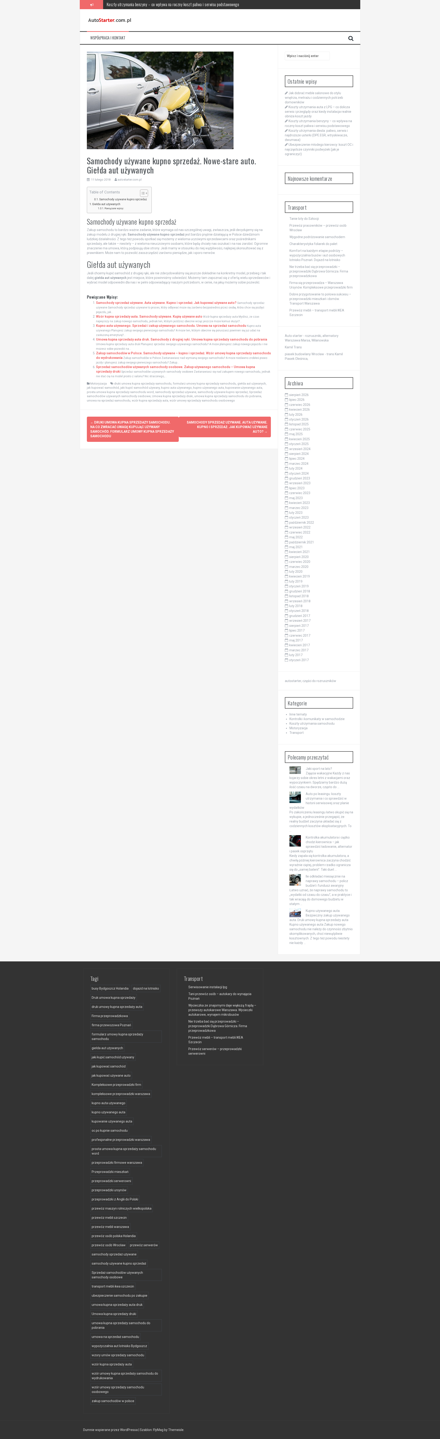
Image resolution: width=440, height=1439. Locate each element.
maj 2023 (296, 498)
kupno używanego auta (208, 387)
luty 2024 (295, 468)
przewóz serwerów (144, 1245)
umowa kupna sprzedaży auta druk (117, 1305)
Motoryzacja (98, 383)
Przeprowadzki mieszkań (110, 1172)
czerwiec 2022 (299, 532)
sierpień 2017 (299, 625)
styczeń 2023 (299, 517)
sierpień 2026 (299, 395)
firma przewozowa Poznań (111, 1025)
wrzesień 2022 (300, 527)
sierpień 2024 (299, 454)
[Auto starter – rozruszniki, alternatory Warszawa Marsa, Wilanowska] (110, 20)
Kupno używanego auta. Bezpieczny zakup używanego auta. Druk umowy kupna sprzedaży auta (319, 915)
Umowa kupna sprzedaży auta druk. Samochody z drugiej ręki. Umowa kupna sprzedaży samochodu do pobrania (181, 339)
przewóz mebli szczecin (109, 1217)
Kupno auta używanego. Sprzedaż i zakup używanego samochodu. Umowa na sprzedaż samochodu (171, 325)
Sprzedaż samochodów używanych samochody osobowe (117, 1275)
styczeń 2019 (299, 586)
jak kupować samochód (103, 387)
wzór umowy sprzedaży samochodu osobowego (202, 400)
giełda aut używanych (251, 383)
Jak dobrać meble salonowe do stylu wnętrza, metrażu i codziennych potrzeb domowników (314, 97)
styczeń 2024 (299, 473)
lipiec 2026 (297, 400)
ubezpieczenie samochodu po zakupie (119, 1295)
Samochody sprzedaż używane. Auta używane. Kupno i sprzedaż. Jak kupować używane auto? (166, 303)
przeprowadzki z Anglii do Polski (115, 1199)
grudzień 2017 (299, 616)
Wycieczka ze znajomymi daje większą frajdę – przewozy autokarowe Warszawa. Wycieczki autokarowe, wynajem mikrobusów (222, 1010)
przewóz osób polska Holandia (114, 1236)
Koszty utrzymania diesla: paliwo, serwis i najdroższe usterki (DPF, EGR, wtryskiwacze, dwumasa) (179, 4)
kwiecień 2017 (299, 645)
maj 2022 (296, 537)
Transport (296, 733)
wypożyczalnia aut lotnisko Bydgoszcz (119, 1346)
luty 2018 (295, 606)
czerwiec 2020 (299, 562)
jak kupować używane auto (111, 1075)
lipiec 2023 (297, 488)
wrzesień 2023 (300, 483)
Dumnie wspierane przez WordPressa (110, 1430)
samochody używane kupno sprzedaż (223, 392)
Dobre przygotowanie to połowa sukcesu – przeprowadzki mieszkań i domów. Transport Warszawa (320, 298)
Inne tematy (298, 714)
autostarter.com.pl (130, 179)
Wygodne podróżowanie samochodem (317, 237)
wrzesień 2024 (300, 449)
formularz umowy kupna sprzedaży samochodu (204, 383)
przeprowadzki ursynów (109, 1190)
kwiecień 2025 (299, 439)
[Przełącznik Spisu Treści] (142, 193)
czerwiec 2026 (299, 405)
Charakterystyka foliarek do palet (313, 244)
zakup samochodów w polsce (113, 1401)
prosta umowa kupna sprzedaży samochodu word (120, 392)
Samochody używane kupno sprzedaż (123, 199)
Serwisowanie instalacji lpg (207, 987)
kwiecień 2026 (299, 409)
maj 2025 (296, 434)
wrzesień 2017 (300, 620)
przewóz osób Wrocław (109, 1245)
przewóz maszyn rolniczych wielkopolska (121, 1208)
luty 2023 (295, 513)
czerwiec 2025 (299, 429)
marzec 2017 (298, 650)
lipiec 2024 (297, 458)
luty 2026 (295, 414)
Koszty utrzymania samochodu (312, 723)
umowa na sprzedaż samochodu (108, 400)
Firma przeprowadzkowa (110, 1016)
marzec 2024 (298, 463)
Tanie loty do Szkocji (304, 218)
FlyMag (158, 1430)
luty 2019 (295, 581)
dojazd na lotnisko (146, 988)
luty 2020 (295, 571)
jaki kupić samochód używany (140, 387)
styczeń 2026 (299, 419)
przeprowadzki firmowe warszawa (117, 1162)
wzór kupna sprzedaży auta (150, 400)
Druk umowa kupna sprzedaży (113, 997)
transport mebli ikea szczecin (113, 1286)
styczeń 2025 (299, 444)
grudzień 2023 (299, 478)
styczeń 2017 (299, 660)
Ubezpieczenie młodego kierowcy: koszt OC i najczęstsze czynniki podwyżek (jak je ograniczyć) (319, 149)
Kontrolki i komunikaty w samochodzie (317, 719)
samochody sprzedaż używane (175, 392)
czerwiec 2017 (299, 635)
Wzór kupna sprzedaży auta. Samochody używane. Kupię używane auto (149, 316)
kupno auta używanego (176, 387)
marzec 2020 (298, 567)
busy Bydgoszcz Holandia (110, 988)
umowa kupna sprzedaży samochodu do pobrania (227, 396)
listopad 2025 (299, 424)
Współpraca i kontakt (107, 38)
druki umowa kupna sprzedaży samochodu (142, 383)
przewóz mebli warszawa (110, 1227)
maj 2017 (296, 640)
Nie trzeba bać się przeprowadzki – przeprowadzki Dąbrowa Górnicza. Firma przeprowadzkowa (318, 271)
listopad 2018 (299, 596)
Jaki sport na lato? (319, 768)
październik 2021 (301, 542)
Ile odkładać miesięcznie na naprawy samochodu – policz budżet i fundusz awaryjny (327, 881)
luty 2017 (295, 655)
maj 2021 (296, 547)
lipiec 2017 (297, 630)
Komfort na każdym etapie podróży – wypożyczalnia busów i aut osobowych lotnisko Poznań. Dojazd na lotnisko (317, 255)
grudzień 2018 (299, 591)
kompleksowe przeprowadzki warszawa (121, 1094)
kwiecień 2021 (299, 552)
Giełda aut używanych (106, 204)
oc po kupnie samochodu (110, 1130)
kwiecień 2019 (299, 576)
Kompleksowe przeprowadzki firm (116, 1085)
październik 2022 (301, 522)
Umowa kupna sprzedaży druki (172, 396)
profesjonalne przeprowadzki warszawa (121, 1140)
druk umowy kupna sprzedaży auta (117, 1007)
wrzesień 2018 (300, 601)
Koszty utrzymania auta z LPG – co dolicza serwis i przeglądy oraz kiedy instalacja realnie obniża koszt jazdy (318, 111)
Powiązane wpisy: (114, 208)
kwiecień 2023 (299, 503)
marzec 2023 (298, 508)
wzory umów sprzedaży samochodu (118, 1355)
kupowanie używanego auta (243, 387)
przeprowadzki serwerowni (111, 1181)
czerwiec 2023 (299, 493)
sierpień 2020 (299, 557)
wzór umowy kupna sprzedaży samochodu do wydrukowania (125, 1376)
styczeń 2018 (299, 611)
